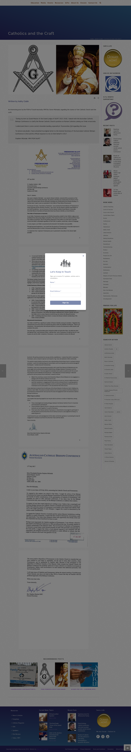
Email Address (55, 291)
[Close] (83, 255)
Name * (52, 282)
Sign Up (65, 303)
